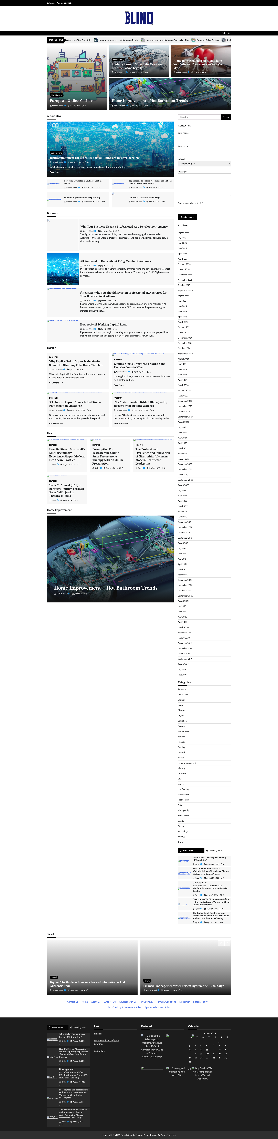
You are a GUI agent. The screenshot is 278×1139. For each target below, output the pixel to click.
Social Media (183, 815)
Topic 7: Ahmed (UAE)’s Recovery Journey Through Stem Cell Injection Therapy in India (66, 490)
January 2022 (183, 516)
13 (207, 1049)
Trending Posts (215, 850)
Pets (180, 805)
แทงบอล (98, 1044)
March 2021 (183, 569)
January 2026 (184, 269)
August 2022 (183, 485)
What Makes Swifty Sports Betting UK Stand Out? (209, 859)
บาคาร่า (98, 1033)
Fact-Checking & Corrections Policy (124, 1007)
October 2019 (184, 653)
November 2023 (185, 406)
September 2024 (185, 353)
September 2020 (185, 595)
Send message (187, 217)
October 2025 (184, 285)
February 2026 (184, 264)
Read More (55, 172)
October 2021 (184, 532)
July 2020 (182, 606)
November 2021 (185, 527)
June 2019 (182, 674)
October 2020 (184, 590)
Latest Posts (188, 850)
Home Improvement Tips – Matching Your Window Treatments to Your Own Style (198, 64)
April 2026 (182, 253)
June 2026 (182, 243)
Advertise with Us (127, 1001)
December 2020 (185, 580)
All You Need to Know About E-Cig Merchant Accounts (115, 261)
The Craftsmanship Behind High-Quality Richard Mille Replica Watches (140, 404)
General (181, 752)
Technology (183, 831)
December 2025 (185, 274)
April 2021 (182, 564)
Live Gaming (56, 95)
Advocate (182, 689)
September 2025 (185, 290)
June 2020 (182, 611)
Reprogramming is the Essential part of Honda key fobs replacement (95, 157)
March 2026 (183, 259)
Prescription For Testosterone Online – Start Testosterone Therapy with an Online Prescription (108, 456)
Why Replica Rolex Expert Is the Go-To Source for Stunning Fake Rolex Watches (76, 363)
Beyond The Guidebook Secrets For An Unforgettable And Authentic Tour (87, 984)
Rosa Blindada (128, 1135)
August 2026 (183, 232)
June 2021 (182, 553)
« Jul (190, 1069)
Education (182, 720)
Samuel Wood (57, 106)
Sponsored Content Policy (158, 1007)
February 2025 (184, 327)
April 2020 (182, 622)
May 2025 (182, 311)
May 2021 (182, 559)
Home (85, 1001)
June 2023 (182, 432)
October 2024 (184, 348)
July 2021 (182, 548)
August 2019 (183, 664)
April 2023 (182, 443)
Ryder (54, 464)
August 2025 (183, 295)
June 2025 (182, 306)
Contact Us (72, 1001)
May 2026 (182, 248)
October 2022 (184, 474)
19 (201, 1053)
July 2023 (182, 427)
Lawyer (181, 784)
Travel (180, 842)
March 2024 (183, 385)
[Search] (229, 33)
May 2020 (182, 616)
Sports (181, 821)
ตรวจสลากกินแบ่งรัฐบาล (106, 1040)
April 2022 (182, 501)
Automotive (56, 153)
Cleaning (181, 710)
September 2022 (185, 480)
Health (53, 445)
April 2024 (182, 380)
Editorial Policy (200, 1001)
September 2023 (185, 416)
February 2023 (184, 453)
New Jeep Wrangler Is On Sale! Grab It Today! (82, 182)
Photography (183, 810)
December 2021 (185, 522)
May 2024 (182, 374)
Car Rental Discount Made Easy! (144, 197)
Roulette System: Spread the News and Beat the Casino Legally (165, 40)
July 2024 (182, 364)
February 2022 (184, 511)
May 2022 (182, 495)
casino (180, 705)
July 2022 (182, 490)
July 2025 (182, 301)
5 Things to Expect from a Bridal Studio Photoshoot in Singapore (75, 404)
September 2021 (185, 538)
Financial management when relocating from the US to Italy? (183, 986)
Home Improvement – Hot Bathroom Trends (150, 100)
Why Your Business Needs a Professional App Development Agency (124, 226)
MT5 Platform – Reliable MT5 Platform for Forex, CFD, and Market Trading (210, 888)
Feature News (184, 731)
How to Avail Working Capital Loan (103, 324)
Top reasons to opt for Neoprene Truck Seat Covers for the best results (150, 182)
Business (181, 699)
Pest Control (183, 799)
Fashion (53, 357)
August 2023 (183, 422)
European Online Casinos (118, 40)
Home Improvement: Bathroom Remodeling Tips (78, 40)
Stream (181, 826)
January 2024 (184, 395)
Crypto (181, 715)
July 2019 (182, 669)
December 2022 (185, 464)
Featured (181, 736)
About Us (95, 1001)
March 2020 (183, 627)
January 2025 (184, 332)
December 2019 (185, 643)
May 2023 (182, 437)
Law (179, 778)
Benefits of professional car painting (82, 197)
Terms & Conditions (166, 1001)
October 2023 (184, 411)
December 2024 (185, 337)
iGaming (181, 768)
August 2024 (183, 359)
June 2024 (182, 369)
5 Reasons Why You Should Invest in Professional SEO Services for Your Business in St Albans (123, 294)
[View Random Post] (224, 33)
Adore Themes (168, 1135)
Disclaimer (184, 1001)
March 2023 (183, 448)
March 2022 (183, 506)
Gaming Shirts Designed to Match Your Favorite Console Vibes (139, 365)
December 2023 (185, 401)
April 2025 (182, 316)
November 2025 (185, 280)
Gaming (181, 747)
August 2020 (183, 601)
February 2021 (184, 574)
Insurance (182, 773)
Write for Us (110, 1001)
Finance (181, 742)
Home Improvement (187, 763)
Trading (181, 836)
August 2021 (183, 543)
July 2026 (182, 237)
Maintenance (183, 794)
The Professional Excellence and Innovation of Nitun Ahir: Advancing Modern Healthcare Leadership (153, 456)
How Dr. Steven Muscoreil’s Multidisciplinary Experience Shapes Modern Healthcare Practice (67, 454)
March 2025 (183, 322)
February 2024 (184, 390)
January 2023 (184, 459)
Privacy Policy (146, 1001)
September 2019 (185, 659)
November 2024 (185, 343)
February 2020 (184, 632)
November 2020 (185, 585)
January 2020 (184, 637)
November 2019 (185, 648)
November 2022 (185, 469)
